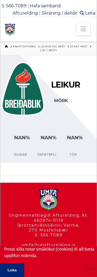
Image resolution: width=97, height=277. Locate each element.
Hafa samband (45, 5)
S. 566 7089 (49, 235)
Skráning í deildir (59, 13)
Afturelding (25, 13)
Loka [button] (12, 270)
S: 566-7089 (14, 5)
